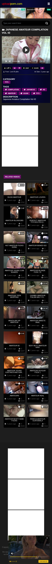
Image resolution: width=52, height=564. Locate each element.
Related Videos (12, 177)
